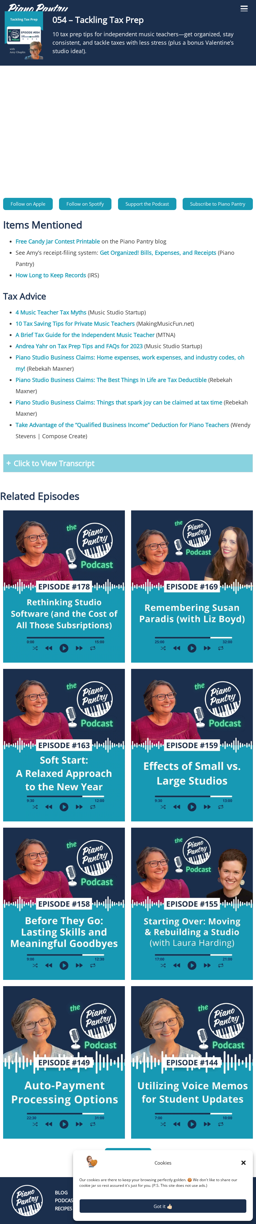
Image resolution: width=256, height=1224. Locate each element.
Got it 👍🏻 (163, 1206)
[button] (243, 1163)
